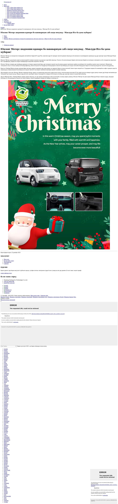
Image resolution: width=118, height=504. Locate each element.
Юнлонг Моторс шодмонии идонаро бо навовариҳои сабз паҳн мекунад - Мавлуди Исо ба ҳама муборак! (33, 38)
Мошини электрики (15, 297)
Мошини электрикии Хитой (55, 297)
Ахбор (5, 19)
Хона (5, 4)
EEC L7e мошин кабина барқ (15, 16)
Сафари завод (11, 23)
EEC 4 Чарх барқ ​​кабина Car (15, 9)
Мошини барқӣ (5, 297)
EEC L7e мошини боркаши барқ (16, 17)
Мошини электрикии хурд (40, 297)
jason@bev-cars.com (9, 283)
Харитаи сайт (44, 295)
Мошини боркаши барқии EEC (15, 10)
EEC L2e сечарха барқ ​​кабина (15, 12)
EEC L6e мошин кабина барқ (15, 14)
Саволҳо (6, 20)
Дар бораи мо (7, 22)
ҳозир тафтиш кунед (6, 273)
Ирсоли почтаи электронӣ (8, 300)
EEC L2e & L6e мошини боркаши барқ (17, 13)
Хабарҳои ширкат (9, 45)
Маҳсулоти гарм (35, 295)
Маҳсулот (6, 6)
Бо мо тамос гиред (9, 25)
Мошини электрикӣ (26, 297)
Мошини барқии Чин (70, 297)
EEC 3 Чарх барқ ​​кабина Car (15, 7)
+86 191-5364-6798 (9, 281)
